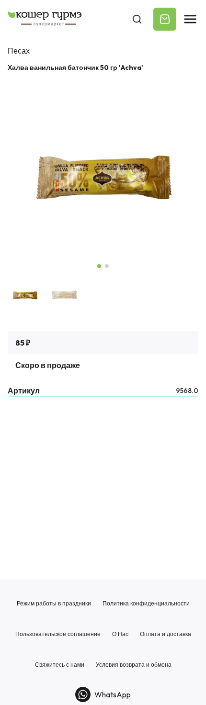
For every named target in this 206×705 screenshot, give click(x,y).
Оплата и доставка (165, 634)
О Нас (120, 634)
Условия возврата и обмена (134, 665)
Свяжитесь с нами (59, 665)
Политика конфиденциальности (146, 603)
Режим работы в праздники (54, 603)
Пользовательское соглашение (58, 634)
